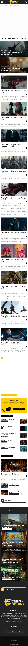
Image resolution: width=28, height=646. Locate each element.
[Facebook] (8, 631)
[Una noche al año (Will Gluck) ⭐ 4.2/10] (14, 573)
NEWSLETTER (14, 640)
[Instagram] (12, 631)
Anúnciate (3, 638)
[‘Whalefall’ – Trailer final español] (23, 449)
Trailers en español (4, 421)
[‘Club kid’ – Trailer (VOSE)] (23, 442)
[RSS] (15, 631)
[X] (19, 631)
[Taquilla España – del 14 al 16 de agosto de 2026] (23, 435)
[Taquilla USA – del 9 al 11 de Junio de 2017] (14, 277)
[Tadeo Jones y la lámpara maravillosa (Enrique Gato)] (14, 539)
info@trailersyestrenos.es (16, 621)
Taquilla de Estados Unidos (6, 50)
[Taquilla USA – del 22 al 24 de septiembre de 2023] (14, 135)
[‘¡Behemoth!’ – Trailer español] (23, 421)
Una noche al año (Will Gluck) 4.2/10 (13, 577)
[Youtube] (23, 631)
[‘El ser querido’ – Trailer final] (14, 465)
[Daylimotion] (5, 630)
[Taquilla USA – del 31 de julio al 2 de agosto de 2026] (14, 68)
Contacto (8, 638)
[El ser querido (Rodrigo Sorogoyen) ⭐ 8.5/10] (4, 492)
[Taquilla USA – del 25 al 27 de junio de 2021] (14, 334)
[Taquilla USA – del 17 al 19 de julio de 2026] (14, 109)
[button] (26, 2)
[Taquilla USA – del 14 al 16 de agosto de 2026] (14, 50)
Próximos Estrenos (9, 589)
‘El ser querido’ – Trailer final (10, 474)
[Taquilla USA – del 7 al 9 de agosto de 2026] (14, 82)
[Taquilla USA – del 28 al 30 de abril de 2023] (14, 251)
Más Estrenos (8, 500)
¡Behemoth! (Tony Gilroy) (6, 426)
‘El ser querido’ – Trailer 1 (15, 484)
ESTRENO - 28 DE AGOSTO (14, 493)
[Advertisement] (14, 21)
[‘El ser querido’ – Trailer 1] (4, 485)
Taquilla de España (4, 436)
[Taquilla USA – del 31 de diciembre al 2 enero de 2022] (14, 307)
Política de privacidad (21, 638)
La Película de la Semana (7, 456)
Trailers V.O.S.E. (4, 441)
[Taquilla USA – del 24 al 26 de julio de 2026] (14, 162)
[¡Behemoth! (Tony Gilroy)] (23, 428)
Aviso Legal (13, 638)
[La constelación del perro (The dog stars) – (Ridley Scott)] (14, 522)
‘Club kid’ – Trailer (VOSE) (6, 440)
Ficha (2, 428)
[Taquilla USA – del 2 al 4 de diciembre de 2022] (14, 224)
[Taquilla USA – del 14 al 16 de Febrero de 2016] (14, 189)
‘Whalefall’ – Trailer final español (8, 447)
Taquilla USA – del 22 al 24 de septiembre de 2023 (11, 145)
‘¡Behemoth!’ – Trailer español (8, 419)
